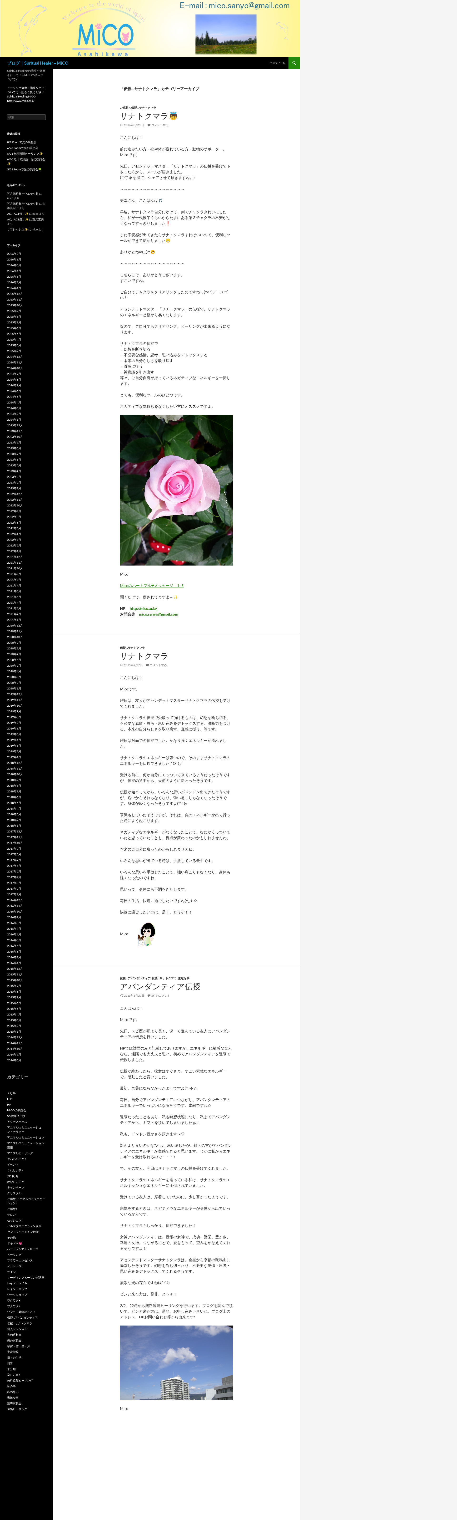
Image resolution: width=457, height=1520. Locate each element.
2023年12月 (15, 425)
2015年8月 (14, 991)
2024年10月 (15, 368)
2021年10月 (15, 568)
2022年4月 (14, 534)
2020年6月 (14, 660)
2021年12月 (15, 557)
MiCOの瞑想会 (16, 1110)
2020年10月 (15, 637)
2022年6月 (14, 522)
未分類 (11, 1369)
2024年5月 (14, 396)
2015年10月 (15, 980)
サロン (11, 1214)
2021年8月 (14, 579)
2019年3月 (14, 745)
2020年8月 (14, 648)
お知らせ (13, 1176)
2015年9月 (14, 986)
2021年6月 (14, 591)
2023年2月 (14, 482)
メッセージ (14, 1266)
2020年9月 (14, 642)
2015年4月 (14, 1014)
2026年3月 (14, 276)
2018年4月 (14, 808)
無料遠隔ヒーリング (20, 1380)
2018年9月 (14, 780)
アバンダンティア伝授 (160, 986)
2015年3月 (14, 1020)
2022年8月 (14, 517)
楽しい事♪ (13, 1375)
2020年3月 (14, 677)
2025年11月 (15, 299)
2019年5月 (14, 734)
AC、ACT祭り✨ (18, 213)
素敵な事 (183, 978)
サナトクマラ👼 (149, 116)
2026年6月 (14, 259)
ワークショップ (17, 1294)
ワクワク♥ (13, 1300)
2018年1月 (14, 825)
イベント (13, 1164)
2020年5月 (14, 665)
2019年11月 (15, 700)
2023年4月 (14, 471)
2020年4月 (14, 671)
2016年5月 (14, 940)
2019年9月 (14, 711)
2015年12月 (15, 968)
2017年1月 (14, 894)
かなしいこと (15, 1181)
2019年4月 (14, 740)
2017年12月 (15, 831)
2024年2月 (14, 414)
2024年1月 (14, 419)
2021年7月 (14, 585)
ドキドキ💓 (14, 1243)
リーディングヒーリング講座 (25, 1277)
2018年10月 (15, 774)
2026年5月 (14, 265)
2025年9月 (14, 311)
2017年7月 (14, 860)
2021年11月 (15, 562)
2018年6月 (14, 797)
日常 (10, 1363)
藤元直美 (38, 219)
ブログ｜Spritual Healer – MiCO (37, 63)
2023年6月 (14, 459)
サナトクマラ (144, 656)
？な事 (11, 1093)
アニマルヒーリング (20, 1153)
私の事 (11, 1386)
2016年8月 (14, 923)
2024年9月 (14, 374)
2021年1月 (14, 620)
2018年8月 (14, 785)
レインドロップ (17, 1289)
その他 (11, 1237)
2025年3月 (14, 345)
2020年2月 (14, 682)
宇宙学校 (13, 1352)
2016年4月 (14, 946)
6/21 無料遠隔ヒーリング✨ (25, 153)
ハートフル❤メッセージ (22, 1249)
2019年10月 (15, 705)
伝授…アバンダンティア (135, 978)
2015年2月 (14, 1026)
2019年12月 (15, 694)
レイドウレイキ (17, 1283)
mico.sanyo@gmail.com (158, 614)
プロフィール (277, 62)
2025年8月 (14, 316)
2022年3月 (14, 539)
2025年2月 (14, 351)
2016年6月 (14, 934)
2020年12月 (15, 625)
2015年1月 (14, 1031)
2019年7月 (14, 722)
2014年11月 (15, 1043)
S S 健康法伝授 (16, 1116)
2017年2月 (14, 888)
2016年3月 (14, 951)
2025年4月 (14, 339)
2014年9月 (14, 1054)
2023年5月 (14, 465)
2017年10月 (15, 843)
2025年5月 (14, 334)
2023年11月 (15, 431)
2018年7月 (14, 791)
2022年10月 (15, 505)
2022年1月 (14, 551)
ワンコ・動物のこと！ (21, 1312)
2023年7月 (14, 454)
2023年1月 (14, 488)
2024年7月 (14, 385)
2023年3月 (14, 477)
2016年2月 (14, 957)
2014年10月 (15, 1049)
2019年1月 (14, 757)
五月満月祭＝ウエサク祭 (23, 193)
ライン (11, 1272)
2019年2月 (14, 751)
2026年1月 (14, 288)
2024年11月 (15, 362)
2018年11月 (15, 768)
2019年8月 (14, 717)
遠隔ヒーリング (17, 1409)
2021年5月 (14, 597)
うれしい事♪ (15, 1170)
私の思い (13, 1392)
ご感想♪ (125, 107)
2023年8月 (14, 448)
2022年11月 (15, 499)
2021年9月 (14, 574)
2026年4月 (14, 271)
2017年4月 (14, 877)
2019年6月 (14, 728)
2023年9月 (14, 442)
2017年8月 (14, 854)
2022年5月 (14, 528)
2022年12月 (15, 494)
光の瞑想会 (14, 1334)
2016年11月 (15, 906)
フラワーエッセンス (20, 1260)
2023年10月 (15, 437)
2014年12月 (15, 1037)
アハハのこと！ (17, 1159)
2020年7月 (14, 654)
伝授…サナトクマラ (143, 107)
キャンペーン (15, 1187)
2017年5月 (14, 871)
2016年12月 (15, 900)
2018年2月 (14, 820)
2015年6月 (14, 1003)
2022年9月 (14, 511)
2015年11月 (15, 974)
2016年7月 (14, 928)
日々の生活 (14, 1357)
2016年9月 (14, 917)
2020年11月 (15, 631)
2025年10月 (15, 305)
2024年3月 (14, 408)
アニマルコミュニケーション (25, 1137)
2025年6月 (14, 328)
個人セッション (17, 1329)
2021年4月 (14, 602)
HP (9, 1104)
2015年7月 (14, 997)
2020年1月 (14, 688)
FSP (9, 1099)
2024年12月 (15, 356)
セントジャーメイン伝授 (23, 1232)
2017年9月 (14, 848)
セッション (14, 1220)
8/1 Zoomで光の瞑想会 (21, 142)
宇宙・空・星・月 (18, 1346)
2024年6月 (14, 391)
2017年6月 (14, 865)
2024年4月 (14, 402)
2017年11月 (15, 837)
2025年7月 (14, 322)
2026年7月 (14, 253)
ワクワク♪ (13, 1306)
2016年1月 (14, 963)
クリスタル (14, 1193)
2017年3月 (14, 883)
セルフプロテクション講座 (24, 1226)
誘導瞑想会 (14, 1403)
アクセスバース (17, 1121)
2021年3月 (14, 608)
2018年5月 (14, 803)
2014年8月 (14, 1060)
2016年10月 (15, 911)
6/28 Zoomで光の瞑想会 (22, 148)
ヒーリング (14, 1254)
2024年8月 (14, 379)
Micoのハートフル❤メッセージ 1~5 (152, 585)
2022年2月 (14, 545)
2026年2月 (14, 282)
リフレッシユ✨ (17, 229)
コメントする (160, 125)
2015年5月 (14, 1008)
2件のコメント (160, 995)
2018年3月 (14, 814)
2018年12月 (15, 763)
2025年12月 (15, 294)
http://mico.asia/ (144, 608)
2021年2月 (14, 614)
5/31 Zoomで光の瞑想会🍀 (24, 169)
